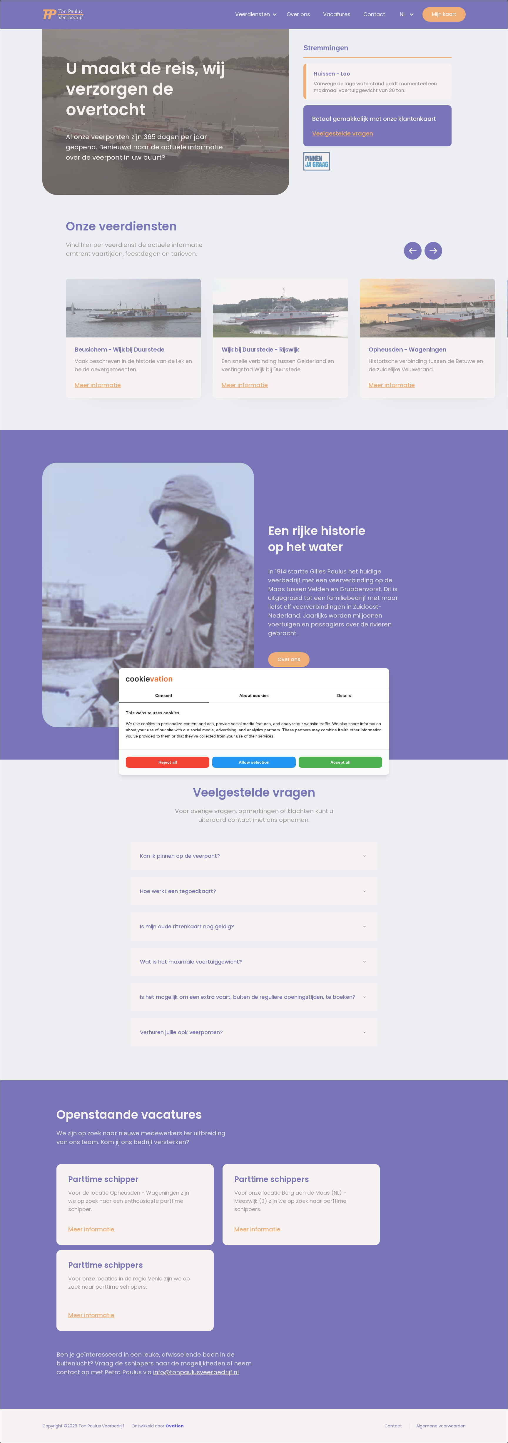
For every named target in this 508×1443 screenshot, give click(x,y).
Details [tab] (344, 695)
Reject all (167, 762)
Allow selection (254, 762)
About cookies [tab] (254, 695)
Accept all (340, 762)
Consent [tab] (163, 695)
